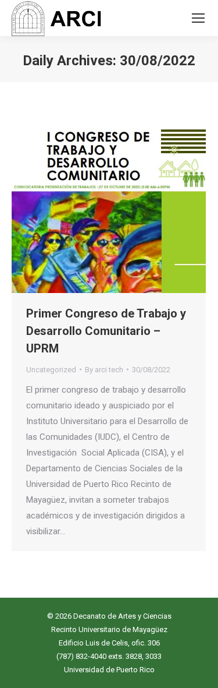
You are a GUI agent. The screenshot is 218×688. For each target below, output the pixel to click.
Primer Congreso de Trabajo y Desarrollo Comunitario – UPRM (106, 330)
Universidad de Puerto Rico (109, 669)
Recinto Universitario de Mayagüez (109, 629)
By (104, 369)
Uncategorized (51, 369)
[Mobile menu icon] (198, 18)
